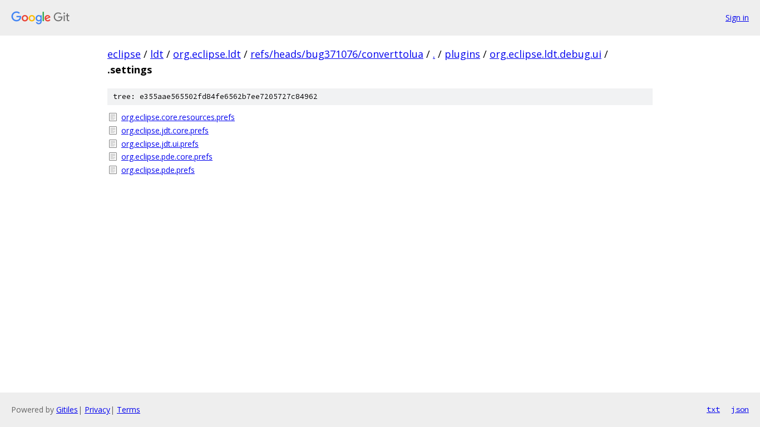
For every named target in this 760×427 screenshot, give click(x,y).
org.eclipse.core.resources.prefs (178, 117)
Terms (128, 409)
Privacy (97, 409)
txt (713, 409)
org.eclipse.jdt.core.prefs (165, 130)
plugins (462, 54)
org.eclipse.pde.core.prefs (167, 156)
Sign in (737, 17)
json (740, 409)
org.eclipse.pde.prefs (158, 170)
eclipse (124, 54)
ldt (157, 54)
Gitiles (67, 409)
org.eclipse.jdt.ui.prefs (160, 143)
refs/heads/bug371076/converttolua (336, 54)
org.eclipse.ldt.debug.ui (545, 54)
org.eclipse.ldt (207, 54)
